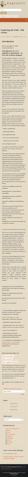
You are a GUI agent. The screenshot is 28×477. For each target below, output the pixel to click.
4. (2, 325)
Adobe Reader (8, 371)
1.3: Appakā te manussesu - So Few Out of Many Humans (17, 36)
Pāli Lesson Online (8, 356)
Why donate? (14, 406)
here (14, 378)
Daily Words (13, 16)
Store (8, 432)
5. (2, 330)
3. (2, 322)
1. (2, 310)
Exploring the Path (8, 36)
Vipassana (9, 436)
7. (2, 340)
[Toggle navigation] (26, 20)
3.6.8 (10, 317)
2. (2, 317)
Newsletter (10, 442)
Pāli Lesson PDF (7, 359)
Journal (9, 440)
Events (9, 444)
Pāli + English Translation (10, 362)
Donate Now (4, 16)
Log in (22, 467)
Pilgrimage (10, 438)
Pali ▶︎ (22, 394)
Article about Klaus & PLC (10, 453)
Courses (4, 36)
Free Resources (11, 434)
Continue (14, 475)
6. (2, 333)
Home (1, 36)
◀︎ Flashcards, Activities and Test (12, 389)
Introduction (26, 36)
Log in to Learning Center (12, 428)
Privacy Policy (14, 473)
